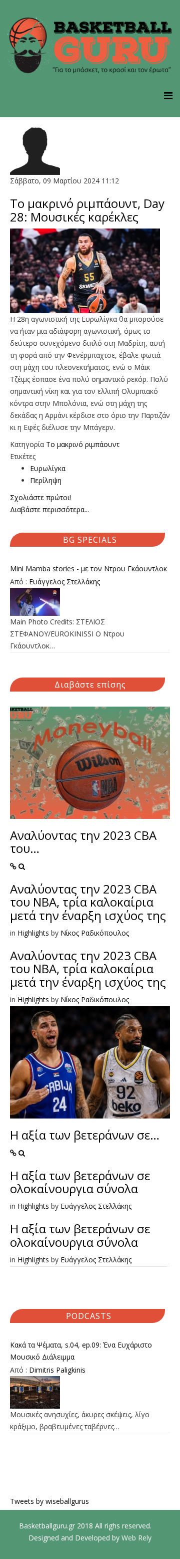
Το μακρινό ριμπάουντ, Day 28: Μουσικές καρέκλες (87, 210)
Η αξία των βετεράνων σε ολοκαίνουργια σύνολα (80, 1182)
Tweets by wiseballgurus (49, 1501)
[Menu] (168, 95)
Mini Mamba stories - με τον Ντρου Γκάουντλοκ (88, 568)
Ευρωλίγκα (48, 468)
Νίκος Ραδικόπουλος (94, 933)
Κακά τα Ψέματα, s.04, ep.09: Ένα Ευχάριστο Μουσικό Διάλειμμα (81, 1351)
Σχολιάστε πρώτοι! (40, 497)
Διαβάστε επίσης (90, 684)
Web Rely (137, 1537)
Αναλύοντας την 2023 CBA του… (83, 841)
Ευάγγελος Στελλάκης (64, 581)
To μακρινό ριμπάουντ (83, 444)
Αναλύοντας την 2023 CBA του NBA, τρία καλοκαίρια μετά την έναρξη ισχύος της (88, 902)
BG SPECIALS (90, 539)
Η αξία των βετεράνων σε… (85, 1135)
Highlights (33, 933)
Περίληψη (46, 480)
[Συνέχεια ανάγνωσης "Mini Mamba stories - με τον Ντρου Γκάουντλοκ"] (90, 602)
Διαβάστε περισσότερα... (49, 509)
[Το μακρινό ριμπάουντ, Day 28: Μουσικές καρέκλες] (90, 271)
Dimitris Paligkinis (57, 1370)
